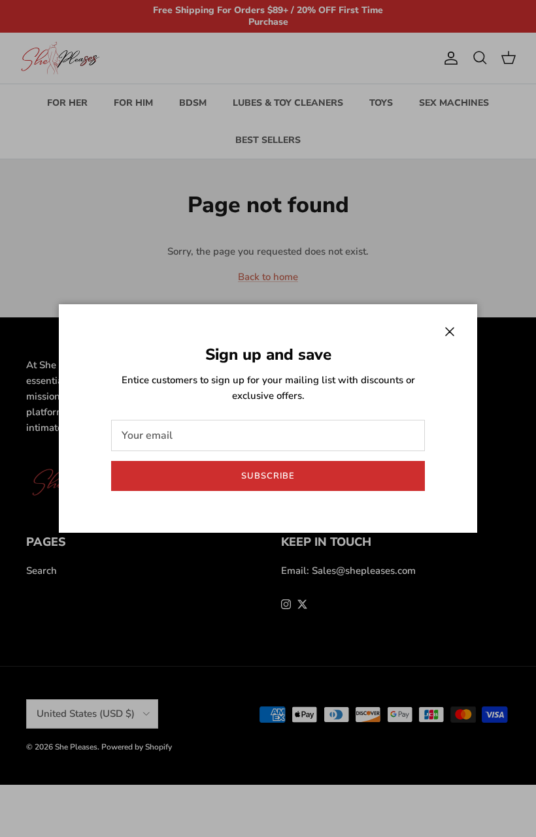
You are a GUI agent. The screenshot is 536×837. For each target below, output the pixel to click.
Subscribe (268, 476)
